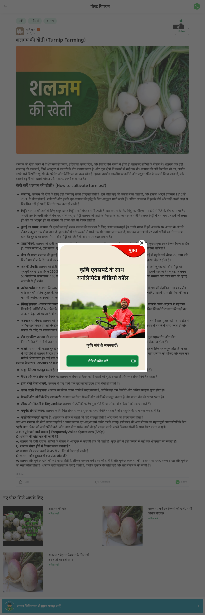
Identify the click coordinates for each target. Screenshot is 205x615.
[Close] (142, 243)
